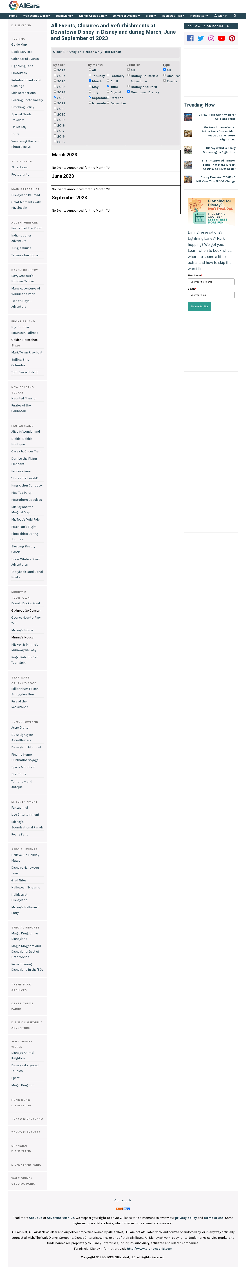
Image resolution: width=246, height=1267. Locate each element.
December (117, 103)
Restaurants (20, 174)
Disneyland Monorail (26, 747)
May (95, 87)
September (99, 98)
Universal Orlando (125, 15)
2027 (61, 76)
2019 (61, 120)
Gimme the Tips (200, 306)
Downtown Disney (145, 92)
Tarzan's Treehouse (25, 255)
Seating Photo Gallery (27, 100)
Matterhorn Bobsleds (26, 500)
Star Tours (18, 774)
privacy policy (186, 1218)
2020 (61, 114)
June (114, 87)
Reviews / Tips (172, 15)
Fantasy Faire (21, 471)
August (115, 92)
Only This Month (108, 52)
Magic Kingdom (23, 1085)
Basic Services (21, 52)
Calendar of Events (25, 59)
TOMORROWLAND (24, 722)
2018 (61, 125)
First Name (195, 275)
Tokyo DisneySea (26, 1132)
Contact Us (123, 1200)
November (99, 103)
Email (192, 288)
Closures (174, 76)
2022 (61, 103)
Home (13, 15)
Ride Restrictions (23, 93)
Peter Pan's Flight (24, 527)
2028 (61, 70)
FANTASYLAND (22, 426)
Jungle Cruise (21, 248)
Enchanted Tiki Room (26, 228)
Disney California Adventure (144, 78)
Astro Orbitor (20, 727)
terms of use (213, 1218)
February (117, 76)
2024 (61, 92)
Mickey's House (22, 630)
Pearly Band (19, 834)
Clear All (60, 52)
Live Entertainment (25, 815)
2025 (61, 87)
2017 (60, 131)
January (98, 76)
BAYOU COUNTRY (24, 270)
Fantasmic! (19, 808)
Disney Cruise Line (92, 15)
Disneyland (63, 15)
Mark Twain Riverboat (27, 352)
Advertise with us (60, 1218)
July (95, 92)
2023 (61, 98)
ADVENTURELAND (25, 222)
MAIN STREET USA (25, 189)
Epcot (15, 1078)
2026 (61, 81)
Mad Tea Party (21, 493)
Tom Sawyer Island (24, 372)
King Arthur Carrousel (27, 485)
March (97, 81)
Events (172, 81)
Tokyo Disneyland (27, 1118)
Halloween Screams (25, 887)
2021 (61, 109)
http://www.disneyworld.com (149, 1249)
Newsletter (198, 15)
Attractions (19, 167)
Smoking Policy (22, 107)
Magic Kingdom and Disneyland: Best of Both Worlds (26, 951)
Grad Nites (18, 880)
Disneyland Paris (26, 1164)
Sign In (222, 15)
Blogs (150, 15)
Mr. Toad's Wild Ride (25, 519)
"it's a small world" (24, 478)
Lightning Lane (22, 66)
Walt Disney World (35, 15)
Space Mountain (23, 767)
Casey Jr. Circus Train (26, 451)
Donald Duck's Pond (25, 603)
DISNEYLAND (21, 25)
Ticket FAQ (18, 127)
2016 (61, 136)
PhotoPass (19, 73)
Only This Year (80, 52)
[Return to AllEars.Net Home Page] (35, 10)
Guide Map (19, 45)
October (116, 98)
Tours (15, 134)
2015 (61, 142)
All (94, 70)
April (114, 81)
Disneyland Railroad (25, 195)
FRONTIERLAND (23, 321)
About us (36, 1218)
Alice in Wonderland (25, 432)
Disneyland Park (144, 87)
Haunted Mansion (24, 398)
